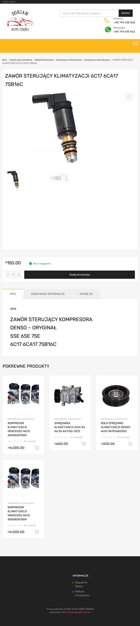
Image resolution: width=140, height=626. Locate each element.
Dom (4, 60)
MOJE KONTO (9, 2)
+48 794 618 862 (122, 22)
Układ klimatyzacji (44, 60)
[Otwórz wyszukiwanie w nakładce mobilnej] (96, 13)
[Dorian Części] (20, 30)
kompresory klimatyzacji (97, 60)
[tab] (13, 294)
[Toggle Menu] (135, 44)
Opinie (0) (86, 294)
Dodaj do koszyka (79, 274)
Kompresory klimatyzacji (69, 60)
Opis (13, 294)
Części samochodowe (21, 60)
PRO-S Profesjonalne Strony (75, 612)
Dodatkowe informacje (48, 294)
